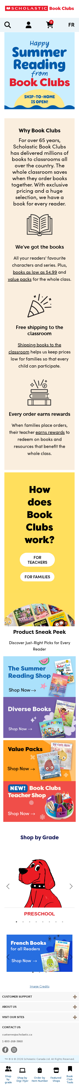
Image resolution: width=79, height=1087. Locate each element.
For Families (37, 576)
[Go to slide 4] (36, 922)
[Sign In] (28, 25)
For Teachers (37, 560)
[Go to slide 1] (16, 922)
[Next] (71, 886)
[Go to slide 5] (43, 922)
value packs (20, 279)
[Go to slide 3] (29, 922)
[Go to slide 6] (49, 922)
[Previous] (8, 886)
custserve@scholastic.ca (17, 1034)
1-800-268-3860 (12, 1041)
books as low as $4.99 (35, 272)
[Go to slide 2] (23, 922)
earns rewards (50, 432)
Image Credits (39, 986)
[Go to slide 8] (62, 922)
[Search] (7, 25)
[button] (8, 1075)
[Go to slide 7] (56, 922)
